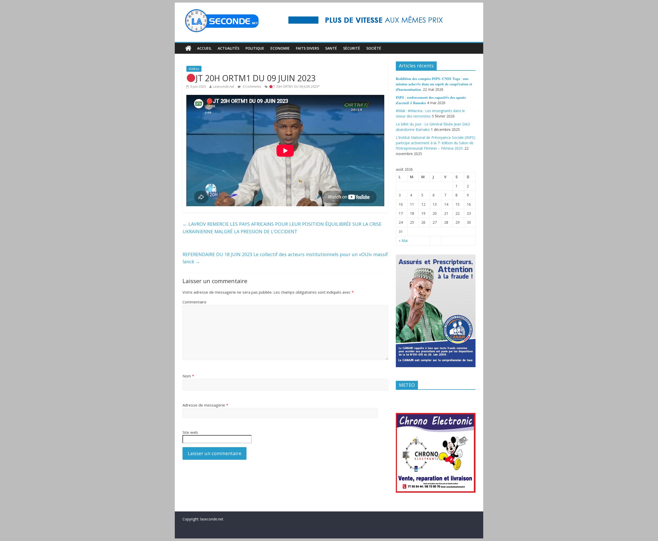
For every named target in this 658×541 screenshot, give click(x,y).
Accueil (204, 48)
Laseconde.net (223, 86)
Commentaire (194, 301)
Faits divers (307, 48)
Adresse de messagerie (205, 405)
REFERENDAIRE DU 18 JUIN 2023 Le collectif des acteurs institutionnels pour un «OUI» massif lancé (285, 258)
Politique (254, 48)
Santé (331, 48)
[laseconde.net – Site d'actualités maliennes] (188, 48)
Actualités (228, 48)
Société (373, 48)
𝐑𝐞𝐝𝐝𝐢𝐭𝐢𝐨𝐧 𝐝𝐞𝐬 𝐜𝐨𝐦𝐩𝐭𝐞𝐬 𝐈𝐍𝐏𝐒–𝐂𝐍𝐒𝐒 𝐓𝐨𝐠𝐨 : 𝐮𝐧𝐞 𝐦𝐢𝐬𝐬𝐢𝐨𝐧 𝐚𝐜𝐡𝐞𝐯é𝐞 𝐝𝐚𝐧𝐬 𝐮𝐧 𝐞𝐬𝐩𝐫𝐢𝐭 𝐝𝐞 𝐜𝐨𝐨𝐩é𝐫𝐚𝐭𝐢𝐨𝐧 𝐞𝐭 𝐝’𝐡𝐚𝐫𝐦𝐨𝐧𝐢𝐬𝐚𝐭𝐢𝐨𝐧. (434, 84)
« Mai (403, 240)
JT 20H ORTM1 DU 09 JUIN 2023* (296, 86)
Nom (188, 375)
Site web (190, 432)
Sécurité (351, 48)
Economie (280, 48)
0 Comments (251, 86)
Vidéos (194, 69)
